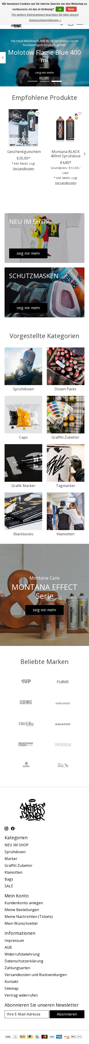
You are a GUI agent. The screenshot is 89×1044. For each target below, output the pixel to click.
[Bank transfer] (8, 1037)
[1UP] (26, 682)
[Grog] (26, 703)
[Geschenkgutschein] (23, 128)
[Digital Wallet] (76, 1037)
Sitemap (11, 988)
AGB (8, 947)
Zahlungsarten (17, 967)
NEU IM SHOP (17, 844)
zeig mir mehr (44, 72)
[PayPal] (23, 1037)
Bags (9, 879)
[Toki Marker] (63, 766)
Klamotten (65, 533)
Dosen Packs (65, 388)
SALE (9, 886)
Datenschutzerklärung (24, 961)
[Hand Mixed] (63, 703)
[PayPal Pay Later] (30, 1037)
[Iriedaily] (26, 724)
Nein (71, 9)
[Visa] (52, 1037)
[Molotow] (63, 724)
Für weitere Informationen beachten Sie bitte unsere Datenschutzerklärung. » (45, 17)
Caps (23, 437)
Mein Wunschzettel (21, 923)
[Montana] (26, 745)
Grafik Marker (23, 485)
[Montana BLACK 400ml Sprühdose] (65, 128)
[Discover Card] (67, 1037)
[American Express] (59, 1037)
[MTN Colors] (26, 766)
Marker (11, 858)
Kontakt (11, 981)
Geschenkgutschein (24, 151)
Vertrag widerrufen (21, 995)
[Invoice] (15, 1037)
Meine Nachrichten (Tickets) (29, 916)
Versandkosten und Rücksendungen (36, 974)
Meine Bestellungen (22, 909)
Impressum (14, 940)
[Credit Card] (37, 1037)
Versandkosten (23, 168)
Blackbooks (23, 533)
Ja (59, 9)
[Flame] (63, 682)
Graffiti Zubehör (65, 437)
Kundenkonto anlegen (24, 902)
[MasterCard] (44, 1037)
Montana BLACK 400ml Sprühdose (66, 153)
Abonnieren (67, 1014)
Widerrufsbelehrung (22, 954)
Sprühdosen (23, 388)
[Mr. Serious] (63, 745)
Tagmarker (65, 485)
